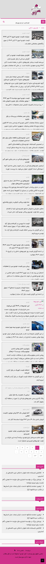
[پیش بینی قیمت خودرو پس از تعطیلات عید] (38, 264)
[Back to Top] (42, 560)
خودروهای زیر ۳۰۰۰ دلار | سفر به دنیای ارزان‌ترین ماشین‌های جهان (16, 182)
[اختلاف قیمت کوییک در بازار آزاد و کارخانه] (38, 368)
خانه (42, 27)
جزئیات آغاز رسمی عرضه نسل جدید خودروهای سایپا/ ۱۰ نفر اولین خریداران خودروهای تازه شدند (16, 79)
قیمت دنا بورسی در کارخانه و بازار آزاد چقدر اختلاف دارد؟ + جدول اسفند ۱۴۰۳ (16, 225)
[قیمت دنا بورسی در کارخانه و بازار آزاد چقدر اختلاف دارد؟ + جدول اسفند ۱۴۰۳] (38, 222)
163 (35, 455)
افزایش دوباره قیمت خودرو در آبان (18, 55)
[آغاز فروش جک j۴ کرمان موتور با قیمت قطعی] (38, 411)
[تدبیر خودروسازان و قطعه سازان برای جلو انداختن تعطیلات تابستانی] (38, 136)
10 (21, 451)
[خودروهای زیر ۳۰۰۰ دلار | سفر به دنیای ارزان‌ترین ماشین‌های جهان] (38, 179)
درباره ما (28, 550)
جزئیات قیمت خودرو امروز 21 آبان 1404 (16, 36)
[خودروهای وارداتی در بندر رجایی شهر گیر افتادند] (38, 157)
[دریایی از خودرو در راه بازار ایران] (38, 390)
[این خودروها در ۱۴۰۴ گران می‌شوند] (38, 304)
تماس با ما (20, 550)
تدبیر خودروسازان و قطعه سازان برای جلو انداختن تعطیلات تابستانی (16, 139)
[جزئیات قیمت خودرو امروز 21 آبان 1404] (38, 35)
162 (41, 455)
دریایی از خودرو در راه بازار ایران (19, 394)
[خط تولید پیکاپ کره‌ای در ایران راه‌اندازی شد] (38, 200)
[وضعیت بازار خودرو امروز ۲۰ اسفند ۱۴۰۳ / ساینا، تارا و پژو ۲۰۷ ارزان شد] (38, 243)
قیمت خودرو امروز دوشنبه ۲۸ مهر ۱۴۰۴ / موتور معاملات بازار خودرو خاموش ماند (16, 99)
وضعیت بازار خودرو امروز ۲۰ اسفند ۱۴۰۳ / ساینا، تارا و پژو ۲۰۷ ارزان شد (16, 246)
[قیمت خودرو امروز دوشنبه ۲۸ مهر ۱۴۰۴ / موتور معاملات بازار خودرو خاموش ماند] (38, 96)
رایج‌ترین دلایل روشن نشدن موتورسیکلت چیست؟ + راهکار (19, 350)
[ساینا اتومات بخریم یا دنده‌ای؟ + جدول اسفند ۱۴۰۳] (38, 286)
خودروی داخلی (33, 27)
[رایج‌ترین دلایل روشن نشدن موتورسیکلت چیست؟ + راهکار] (38, 347)
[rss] (14, 550)
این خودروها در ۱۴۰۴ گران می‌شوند (17, 305)
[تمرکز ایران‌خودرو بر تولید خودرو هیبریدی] (38, 429)
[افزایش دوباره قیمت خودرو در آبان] (38, 53)
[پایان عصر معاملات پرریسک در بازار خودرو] (38, 114)
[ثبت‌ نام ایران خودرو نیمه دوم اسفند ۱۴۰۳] (38, 325)
